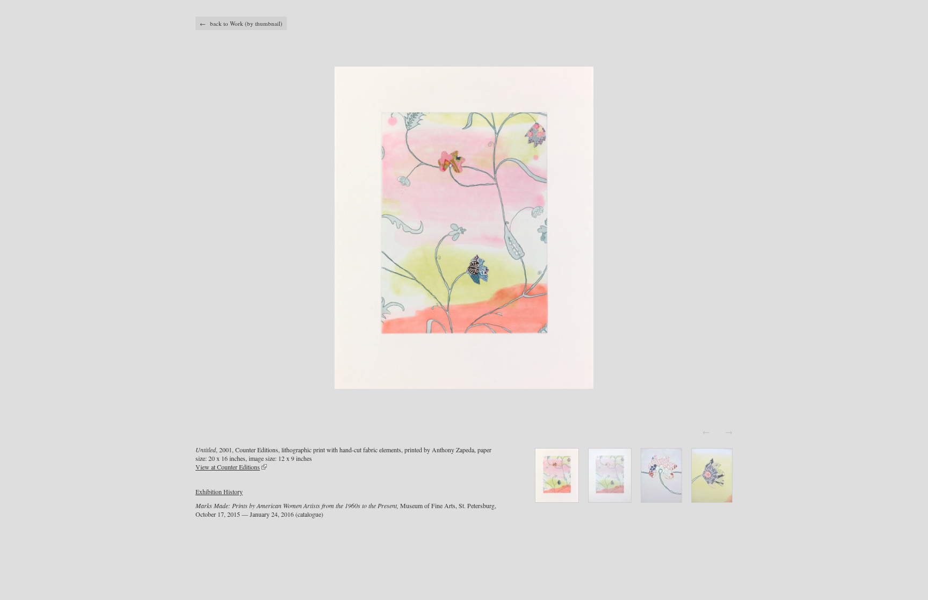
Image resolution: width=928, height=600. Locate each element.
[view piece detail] (556, 499)
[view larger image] (464, 228)
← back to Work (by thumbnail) (241, 23)
